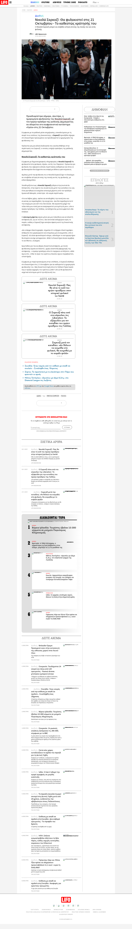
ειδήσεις (27, 388)
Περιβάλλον (94, 6)
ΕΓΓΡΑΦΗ (67, 427)
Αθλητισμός (84, 6)
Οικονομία (47, 6)
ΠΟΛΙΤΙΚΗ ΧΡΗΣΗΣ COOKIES (81, 912)
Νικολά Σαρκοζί (62, 119)
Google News (48, 386)
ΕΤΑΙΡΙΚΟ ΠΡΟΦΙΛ (84, 909)
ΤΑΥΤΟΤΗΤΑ (35, 909)
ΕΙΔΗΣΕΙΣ (29, 10)
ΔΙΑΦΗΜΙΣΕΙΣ (70, 909)
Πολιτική (39, 6)
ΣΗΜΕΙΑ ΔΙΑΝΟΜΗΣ (99, 912)
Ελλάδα (26, 6)
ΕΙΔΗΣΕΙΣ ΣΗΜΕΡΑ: (31, 362)
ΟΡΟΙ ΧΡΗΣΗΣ (40, 431)
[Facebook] (106, 96)
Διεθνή (32, 6)
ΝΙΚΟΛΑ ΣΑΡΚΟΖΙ (53, 396)
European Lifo (103, 6)
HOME (23, 10)
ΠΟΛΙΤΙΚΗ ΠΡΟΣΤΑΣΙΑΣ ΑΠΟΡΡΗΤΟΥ (56, 431)
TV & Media (64, 6)
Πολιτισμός (55, 6)
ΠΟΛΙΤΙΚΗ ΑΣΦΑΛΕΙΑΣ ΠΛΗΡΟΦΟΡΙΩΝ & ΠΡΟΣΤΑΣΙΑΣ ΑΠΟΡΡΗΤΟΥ (47, 912)
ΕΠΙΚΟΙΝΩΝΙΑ (46, 909)
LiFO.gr (38, 386)
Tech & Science (74, 6)
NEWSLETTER (58, 909)
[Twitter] (109, 96)
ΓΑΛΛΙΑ (63, 396)
